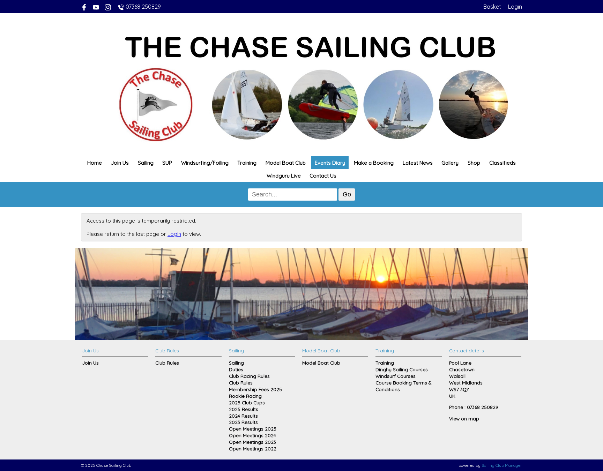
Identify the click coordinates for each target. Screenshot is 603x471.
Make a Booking (374, 162)
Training (246, 162)
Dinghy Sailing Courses (401, 369)
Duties (236, 369)
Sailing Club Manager (502, 465)
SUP (167, 162)
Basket (492, 6)
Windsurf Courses (395, 376)
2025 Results (243, 409)
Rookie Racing (245, 396)
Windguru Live (284, 175)
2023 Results (243, 422)
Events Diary (330, 162)
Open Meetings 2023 (252, 442)
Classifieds (502, 162)
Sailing (146, 162)
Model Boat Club (286, 162)
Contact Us (323, 175)
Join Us (120, 162)
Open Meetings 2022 (252, 448)
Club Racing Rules (249, 376)
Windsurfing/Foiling (205, 162)
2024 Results (243, 416)
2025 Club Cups (247, 402)
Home (94, 162)
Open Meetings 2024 (252, 435)
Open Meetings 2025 (252, 429)
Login (515, 6)
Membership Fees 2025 (255, 389)
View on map (464, 418)
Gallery (450, 162)
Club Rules (167, 363)
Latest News (418, 162)
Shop (474, 162)
